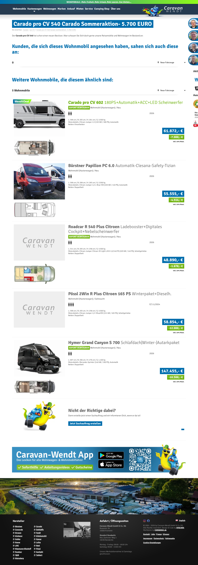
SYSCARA (180, 528)
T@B (17, 555)
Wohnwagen (49, 8)
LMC (17, 545)
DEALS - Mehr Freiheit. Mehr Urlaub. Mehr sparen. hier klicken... (99, 2)
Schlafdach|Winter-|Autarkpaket (123, 342)
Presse (159, 534)
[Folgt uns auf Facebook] (149, 521)
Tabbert (39, 555)
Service (89, 8)
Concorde (19, 530)
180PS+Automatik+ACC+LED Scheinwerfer (125, 102)
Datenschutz (159, 538)
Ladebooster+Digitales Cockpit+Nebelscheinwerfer (115, 229)
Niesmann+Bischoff (23, 549)
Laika (38, 542)
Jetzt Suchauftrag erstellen (85, 423)
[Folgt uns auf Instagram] (145, 521)
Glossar (166, 534)
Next (38, 545)
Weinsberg (19, 558)
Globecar (18, 536)
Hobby (17, 539)
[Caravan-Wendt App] (99, 476)
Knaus (17, 542)
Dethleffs (40, 530)
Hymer (38, 539)
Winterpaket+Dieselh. (119, 293)
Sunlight (39, 552)
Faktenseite (170, 538)
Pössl (38, 549)
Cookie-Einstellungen (152, 543)
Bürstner (18, 526)
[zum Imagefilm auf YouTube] (77, 537)
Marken (62, 8)
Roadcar (18, 552)
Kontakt (146, 534)
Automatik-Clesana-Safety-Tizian (121, 165)
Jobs (153, 534)
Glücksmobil (41, 536)
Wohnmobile (19, 8)
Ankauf (71, 8)
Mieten (79, 8)
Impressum (147, 538)
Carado (39, 526)
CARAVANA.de (160, 530)
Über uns (115, 8)
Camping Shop (101, 8)
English (182, 520)
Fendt (38, 533)
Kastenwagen (34, 8)
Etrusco (18, 533)
